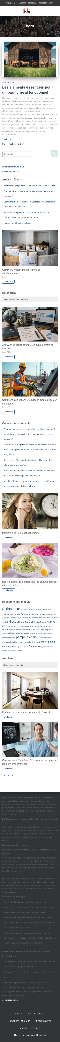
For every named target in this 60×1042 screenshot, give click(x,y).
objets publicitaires (45, 633)
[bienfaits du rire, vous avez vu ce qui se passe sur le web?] (27, 11)
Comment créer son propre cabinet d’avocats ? (27, 712)
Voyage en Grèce (46, 647)
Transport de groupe (21, 647)
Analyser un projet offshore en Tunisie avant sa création (29, 186)
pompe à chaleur (27, 637)
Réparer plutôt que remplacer (17, 223)
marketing (44, 630)
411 (10, 775)
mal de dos (36, 630)
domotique (5, 617)
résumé (21, 642)
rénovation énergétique (10, 642)
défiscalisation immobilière (19, 617)
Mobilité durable (14, 633)
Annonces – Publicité (19, 1021)
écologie (19, 650)
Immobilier (42, 3)
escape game (45, 617)
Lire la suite (8, 538)
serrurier (28, 642)
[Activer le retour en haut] (54, 1036)
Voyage (34, 646)
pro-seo (7, 470)
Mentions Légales (36, 1014)
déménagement (34, 617)
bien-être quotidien (45, 610)
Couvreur (35, 614)
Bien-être (35, 610)
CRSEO (23, 1028)
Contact (35, 1028)
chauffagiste (6, 614)
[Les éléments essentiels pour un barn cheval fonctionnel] (30, 59)
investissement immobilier (39, 626)
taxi (37, 642)
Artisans (22, 3)
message (5, 633)
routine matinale (45, 638)
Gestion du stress (21, 621)
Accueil (9, 3)
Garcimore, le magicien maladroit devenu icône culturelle (30, 444)
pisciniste (5, 638)
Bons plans (32, 3)
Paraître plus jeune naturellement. (20, 533)
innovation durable (23, 626)
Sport (33, 642)
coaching (14, 614)
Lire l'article (8, 282)
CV (40, 614)
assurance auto (26, 610)
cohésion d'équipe (24, 614)
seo (5, 481)
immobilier (12, 626)
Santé (51, 3)
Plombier (12, 638)
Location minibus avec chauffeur (20, 630)
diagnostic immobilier (49, 614)
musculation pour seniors (30, 633)
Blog (15, 3)
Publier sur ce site (10, 171)
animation (11, 608)
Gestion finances (40, 622)
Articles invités (43, 1021)
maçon (50, 630)
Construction (9, 82)
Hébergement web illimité (13, 167)
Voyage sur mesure (9, 650)
